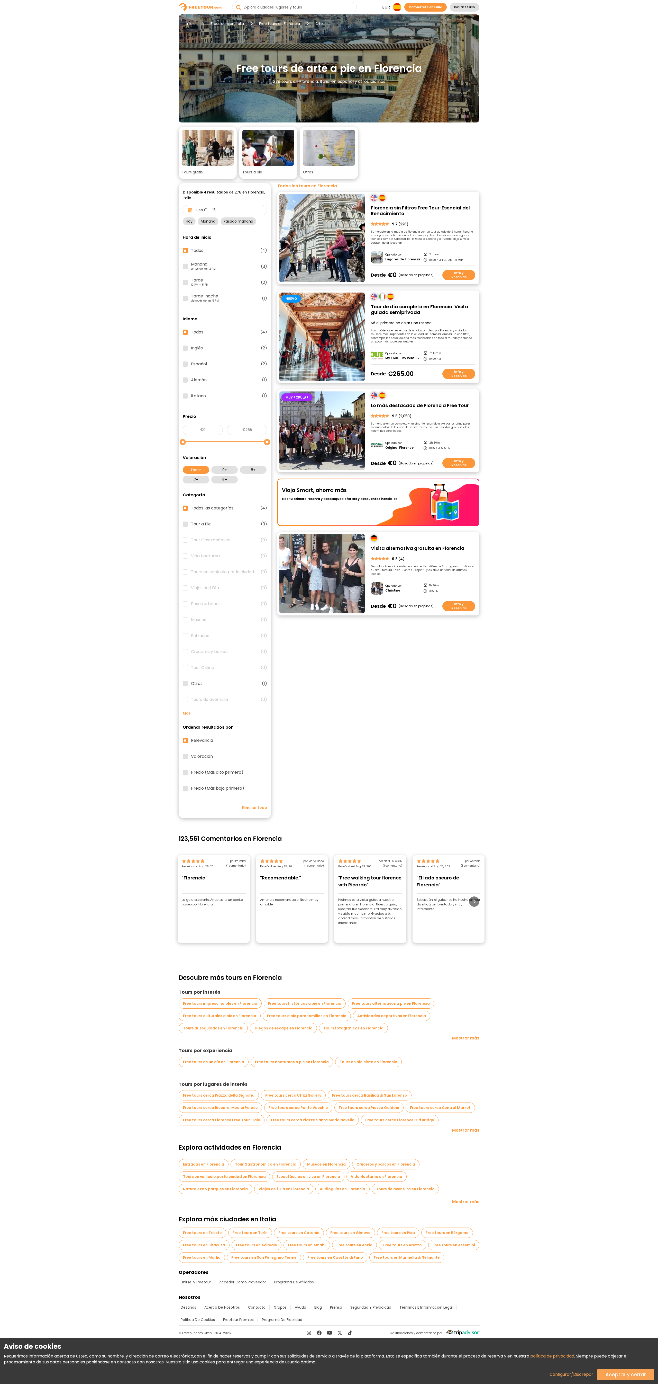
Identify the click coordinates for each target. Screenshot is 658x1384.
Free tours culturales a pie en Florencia (219, 1015)
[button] (208, 153)
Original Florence (399, 447)
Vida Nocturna (229, 556)
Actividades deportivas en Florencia (391, 1015)
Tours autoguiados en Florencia (213, 1028)
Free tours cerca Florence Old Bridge (399, 1120)
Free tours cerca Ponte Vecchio (298, 1107)
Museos (229, 619)
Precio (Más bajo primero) (217, 788)
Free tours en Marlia (202, 1257)
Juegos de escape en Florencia (283, 1028)
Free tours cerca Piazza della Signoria (218, 1095)
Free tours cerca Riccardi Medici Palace (220, 1107)
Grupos (280, 1307)
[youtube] (329, 1333)
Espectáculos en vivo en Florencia (308, 1176)
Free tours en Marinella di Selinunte (407, 1257)
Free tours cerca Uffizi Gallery (293, 1095)
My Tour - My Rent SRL (403, 358)
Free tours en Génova (350, 1232)
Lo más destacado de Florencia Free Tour (420, 406)
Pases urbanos (229, 603)
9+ (224, 469)
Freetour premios (238, 1319)
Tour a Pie (229, 524)
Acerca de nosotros (222, 1307)
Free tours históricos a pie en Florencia (304, 1003)
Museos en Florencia (326, 1164)
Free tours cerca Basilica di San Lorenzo (369, 1095)
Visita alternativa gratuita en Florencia (417, 548)
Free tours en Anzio (354, 1245)
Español (229, 364)
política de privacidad (552, 1356)
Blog (318, 1307)
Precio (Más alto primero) (217, 772)
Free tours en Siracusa (204, 1245)
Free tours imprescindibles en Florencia (220, 1003)
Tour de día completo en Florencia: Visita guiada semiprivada (419, 309)
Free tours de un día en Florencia (213, 1061)
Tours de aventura (229, 699)
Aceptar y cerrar (626, 1374)
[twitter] (340, 1333)
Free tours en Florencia (279, 23)
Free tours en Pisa (398, 1232)
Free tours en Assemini (454, 1245)
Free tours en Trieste (202, 1232)
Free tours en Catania (298, 1232)
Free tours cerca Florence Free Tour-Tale (221, 1120)
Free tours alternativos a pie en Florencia (391, 1003)
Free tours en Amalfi (307, 1245)
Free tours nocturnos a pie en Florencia (292, 1061)
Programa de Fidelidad (282, 1319)
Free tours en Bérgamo (447, 1232)
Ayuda (300, 1307)
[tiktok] (350, 1333)
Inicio (191, 23)
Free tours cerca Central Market (440, 1107)
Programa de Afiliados (294, 1282)
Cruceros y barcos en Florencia (386, 1164)
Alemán (229, 380)
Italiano (229, 396)
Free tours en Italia (227, 23)
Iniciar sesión (464, 7)
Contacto (257, 1307)
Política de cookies (198, 1319)
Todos (196, 469)
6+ (224, 479)
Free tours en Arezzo (402, 1245)
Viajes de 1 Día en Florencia (284, 1189)
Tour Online (229, 667)
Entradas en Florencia (203, 1164)
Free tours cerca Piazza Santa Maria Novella (312, 1120)
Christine (392, 590)
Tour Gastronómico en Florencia (265, 1164)
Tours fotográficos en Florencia (353, 1028)
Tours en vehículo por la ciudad (229, 572)
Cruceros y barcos (229, 651)
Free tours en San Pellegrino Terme (264, 1257)
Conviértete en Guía (425, 7)
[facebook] (319, 1333)
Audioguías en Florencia (342, 1189)
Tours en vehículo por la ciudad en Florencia (224, 1176)
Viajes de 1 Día (229, 587)
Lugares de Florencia (402, 259)
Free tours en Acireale (256, 1245)
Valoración (202, 756)
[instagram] (309, 1333)
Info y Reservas (459, 275)
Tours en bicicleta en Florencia (368, 1061)
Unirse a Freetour (196, 1282)
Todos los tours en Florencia (307, 186)
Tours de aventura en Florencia (405, 1189)
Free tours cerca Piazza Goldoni (369, 1107)
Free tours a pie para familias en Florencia (306, 1015)
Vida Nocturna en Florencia (376, 1176)
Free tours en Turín (250, 1232)
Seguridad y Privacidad (370, 1307)
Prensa (336, 1307)
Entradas (229, 635)
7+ (196, 479)
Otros (229, 683)
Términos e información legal (426, 1307)
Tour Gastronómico (229, 540)
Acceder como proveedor (242, 1282)
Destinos (188, 1307)
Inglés (229, 348)
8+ (253, 469)
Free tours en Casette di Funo (335, 1257)
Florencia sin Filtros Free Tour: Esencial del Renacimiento (420, 211)
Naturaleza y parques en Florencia (215, 1189)
